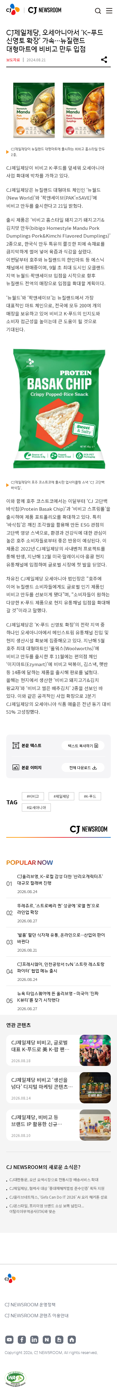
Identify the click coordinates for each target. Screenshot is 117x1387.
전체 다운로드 (80, 767)
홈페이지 (71, 1339)
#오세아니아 (36, 807)
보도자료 (13, 59)
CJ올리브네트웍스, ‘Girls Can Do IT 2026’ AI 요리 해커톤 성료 (58, 1197)
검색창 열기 (97, 11)
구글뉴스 (59, 1339)
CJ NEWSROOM (13, 9)
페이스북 (22, 1339)
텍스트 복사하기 (80, 745)
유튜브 (9, 1339)
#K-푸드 (90, 796)
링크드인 (34, 1339)
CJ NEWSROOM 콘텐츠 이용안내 (37, 1315)
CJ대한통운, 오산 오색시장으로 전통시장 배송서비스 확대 (53, 1179)
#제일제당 (61, 796)
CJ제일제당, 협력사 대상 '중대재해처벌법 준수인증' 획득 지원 (57, 1188)
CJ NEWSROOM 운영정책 (30, 1304)
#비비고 (33, 796)
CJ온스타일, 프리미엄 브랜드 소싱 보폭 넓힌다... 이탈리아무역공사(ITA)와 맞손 (46, 1208)
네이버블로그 (46, 1339)
